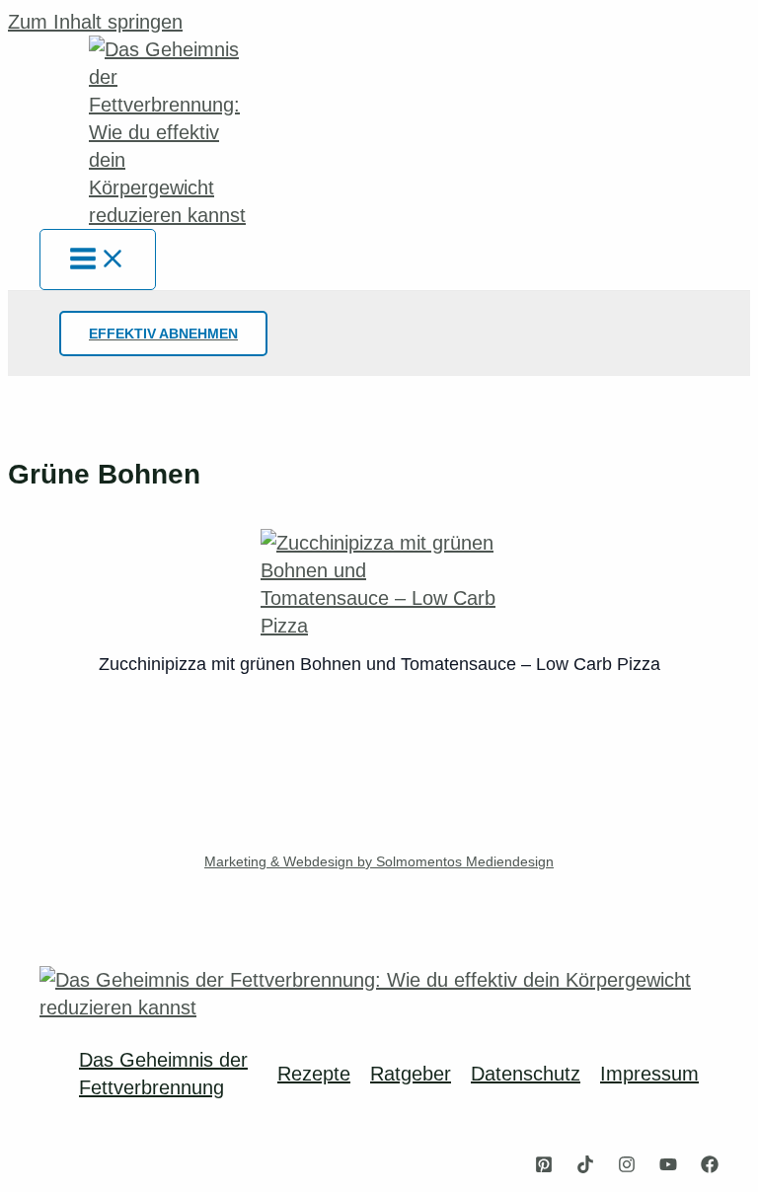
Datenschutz (525, 1073)
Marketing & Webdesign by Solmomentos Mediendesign (379, 861)
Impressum (649, 1073)
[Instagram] (627, 1166)
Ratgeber (410, 1073)
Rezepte (313, 1073)
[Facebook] (710, 1166)
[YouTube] (668, 1166)
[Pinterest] (544, 1166)
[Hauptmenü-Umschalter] (97, 259)
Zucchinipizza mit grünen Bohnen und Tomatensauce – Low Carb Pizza (379, 664)
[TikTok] (585, 1166)
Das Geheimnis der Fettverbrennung (163, 1073)
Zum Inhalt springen (95, 22)
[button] (163, 333)
